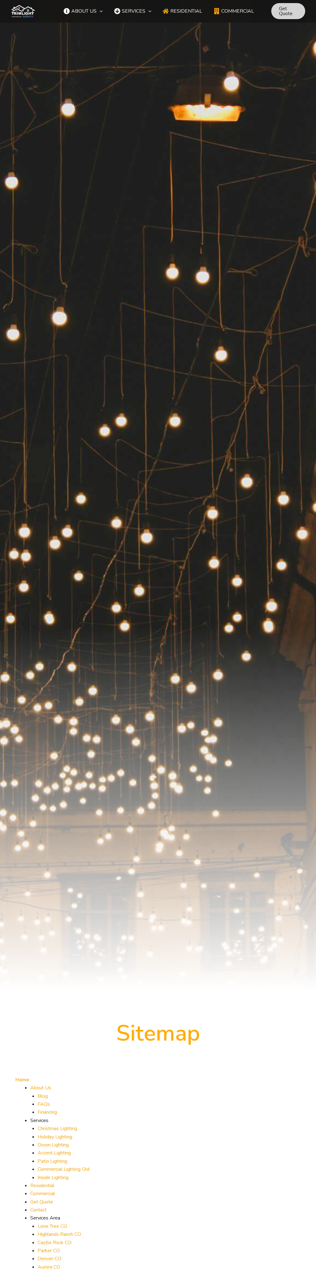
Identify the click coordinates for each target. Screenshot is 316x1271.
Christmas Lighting (57, 1128)
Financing (47, 1112)
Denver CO (49, 1258)
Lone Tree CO (52, 1226)
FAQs (44, 1104)
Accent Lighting (54, 1152)
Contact (38, 1210)
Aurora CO (49, 1267)
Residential (42, 1185)
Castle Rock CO (55, 1242)
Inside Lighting (53, 1177)
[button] (100, 11)
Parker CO (49, 1250)
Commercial (42, 1193)
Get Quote (41, 1202)
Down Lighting (53, 1144)
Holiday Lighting (55, 1136)
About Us (40, 1087)
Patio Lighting (52, 1161)
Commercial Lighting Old (63, 1169)
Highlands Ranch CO (59, 1234)
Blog (43, 1096)
